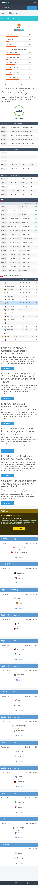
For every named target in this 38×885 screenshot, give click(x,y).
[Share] (35, 883)
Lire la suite (7, 368)
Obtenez (19, 528)
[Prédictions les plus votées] (22, 883)
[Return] (3, 883)
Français (6, 7)
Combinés (32, 8)
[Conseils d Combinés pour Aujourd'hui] (16, 883)
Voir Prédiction (19, 557)
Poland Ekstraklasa (11, 200)
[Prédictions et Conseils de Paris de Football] (6, 2)
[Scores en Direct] (28, 883)
